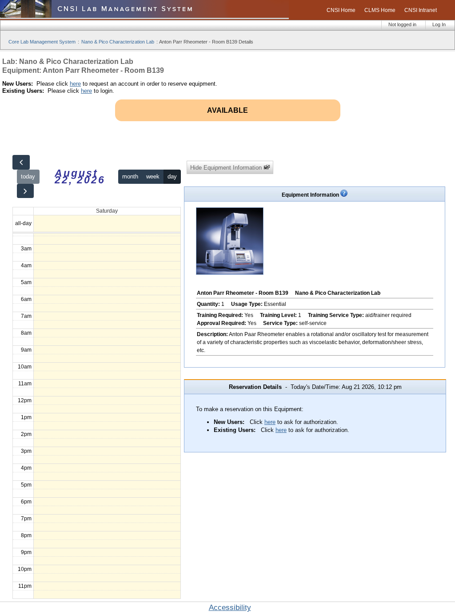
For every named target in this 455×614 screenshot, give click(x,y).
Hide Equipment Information (226, 167)
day (172, 176)
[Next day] (25, 191)
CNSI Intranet (420, 10)
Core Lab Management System (42, 41)
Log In (439, 24)
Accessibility (230, 607)
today (28, 176)
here (75, 83)
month (130, 176)
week (153, 176)
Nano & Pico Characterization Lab (117, 41)
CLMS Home (379, 10)
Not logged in (402, 24)
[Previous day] (20, 162)
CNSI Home (341, 10)
